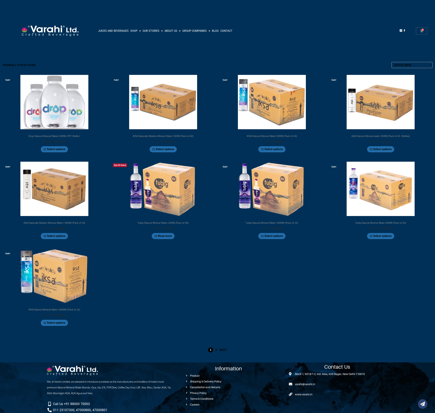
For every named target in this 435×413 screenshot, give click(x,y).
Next (223, 349)
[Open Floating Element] (422, 404)
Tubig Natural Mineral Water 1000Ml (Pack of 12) (272, 222)
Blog (215, 30)
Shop (133, 30)
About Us (170, 30)
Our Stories (151, 30)
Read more (165, 236)
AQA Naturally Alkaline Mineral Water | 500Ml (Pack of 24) (54, 222)
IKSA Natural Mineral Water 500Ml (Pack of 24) (272, 136)
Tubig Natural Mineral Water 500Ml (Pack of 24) (380, 222)
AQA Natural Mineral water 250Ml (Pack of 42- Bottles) (380, 136)
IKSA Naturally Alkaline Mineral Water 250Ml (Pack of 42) (163, 136)
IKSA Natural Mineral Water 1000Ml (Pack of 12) (54, 309)
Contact (226, 30)
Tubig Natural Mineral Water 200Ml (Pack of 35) (163, 222)
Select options (56, 149)
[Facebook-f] (404, 30)
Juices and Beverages (113, 30)
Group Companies (194, 30)
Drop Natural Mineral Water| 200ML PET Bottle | (54, 136)
